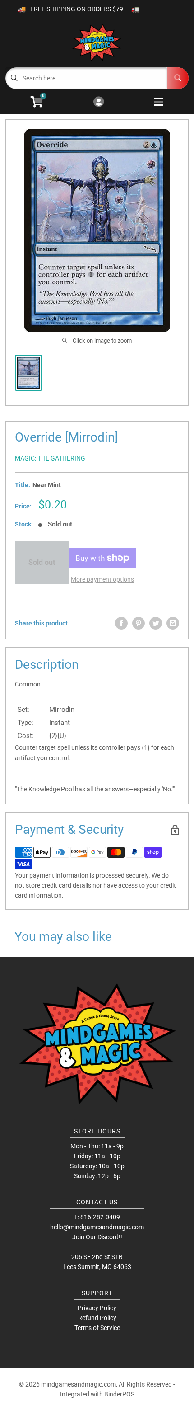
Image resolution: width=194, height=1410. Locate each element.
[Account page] (98, 102)
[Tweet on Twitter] (155, 623)
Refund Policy (97, 1317)
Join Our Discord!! (97, 1237)
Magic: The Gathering (50, 458)
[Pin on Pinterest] (138, 623)
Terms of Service (97, 1327)
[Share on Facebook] (121, 623)
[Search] (178, 78)
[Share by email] (172, 623)
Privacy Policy (97, 1307)
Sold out (41, 562)
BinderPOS (119, 1394)
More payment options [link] (102, 579)
